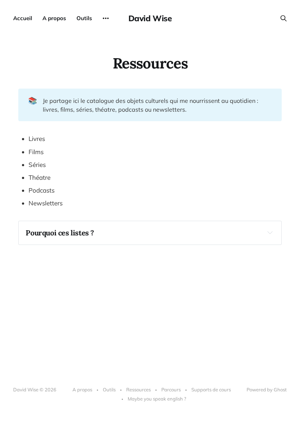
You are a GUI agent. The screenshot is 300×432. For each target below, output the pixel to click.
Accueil (22, 18)
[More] (105, 18)
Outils (84, 18)
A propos (54, 18)
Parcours (171, 389)
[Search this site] (283, 18)
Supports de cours (211, 389)
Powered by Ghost (267, 389)
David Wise (150, 18)
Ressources (138, 389)
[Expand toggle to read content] (270, 232)
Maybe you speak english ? (157, 399)
